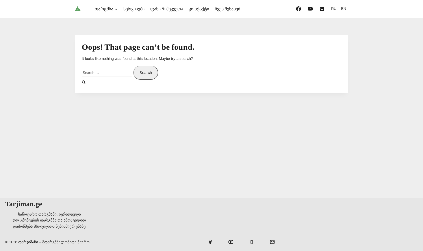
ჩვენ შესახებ (227, 8)
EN (343, 9)
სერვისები (134, 8)
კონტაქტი (199, 8)
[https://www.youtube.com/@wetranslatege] (310, 9)
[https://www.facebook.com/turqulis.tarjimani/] (298, 9)
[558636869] (322, 9)
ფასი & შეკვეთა (166, 8)
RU (333, 9)
